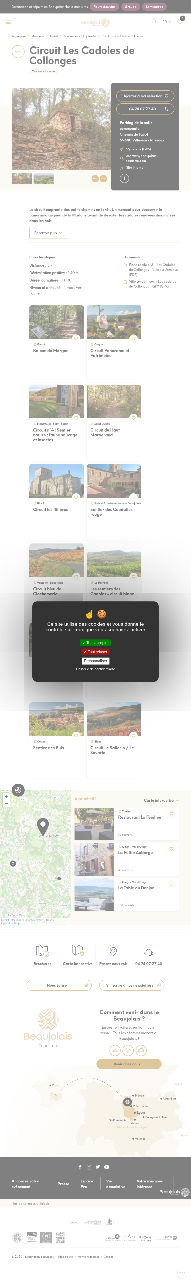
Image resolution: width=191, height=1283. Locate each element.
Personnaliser (95, 661)
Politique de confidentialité (95, 669)
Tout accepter (97, 643)
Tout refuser (97, 652)
